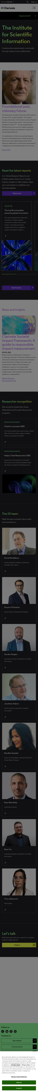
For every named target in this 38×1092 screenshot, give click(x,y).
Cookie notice (15, 1065)
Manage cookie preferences (19, 1076)
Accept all (19, 1088)
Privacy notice (26, 1065)
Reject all (19, 1082)
